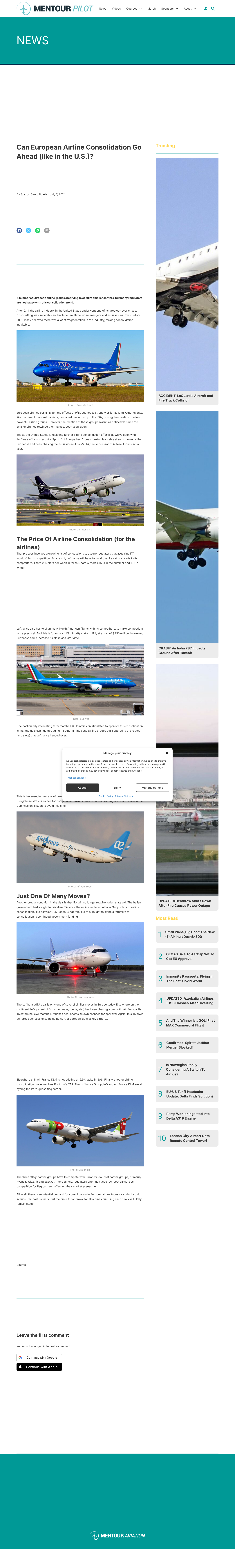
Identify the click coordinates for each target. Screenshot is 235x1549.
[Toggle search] (212, 8)
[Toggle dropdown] (205, 8)
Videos (116, 8)
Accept (83, 787)
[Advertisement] (80, 599)
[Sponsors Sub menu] (177, 8)
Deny (117, 787)
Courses (131, 8)
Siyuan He (84, 1169)
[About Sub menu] (194, 8)
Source (21, 1264)
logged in (39, 1346)
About (187, 8)
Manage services (77, 777)
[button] (167, 753)
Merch (151, 8)
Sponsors (167, 8)
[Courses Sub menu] (140, 8)
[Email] (47, 230)
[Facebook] (19, 230)
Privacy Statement (124, 796)
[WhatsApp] (37, 230)
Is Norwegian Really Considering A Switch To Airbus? (185, 1069)
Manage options (152, 787)
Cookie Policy (106, 796)
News (102, 8)
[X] (28, 230)
